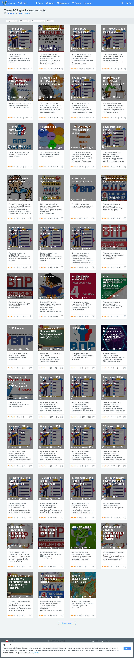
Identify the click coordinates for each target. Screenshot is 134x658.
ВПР (20, 13)
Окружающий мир (38, 21)
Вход (130, 3)
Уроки (89, 3)
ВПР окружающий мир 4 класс (114, 30)
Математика (25, 21)
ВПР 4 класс (47, 276)
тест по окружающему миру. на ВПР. (81, 578)
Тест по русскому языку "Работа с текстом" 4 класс (113, 480)
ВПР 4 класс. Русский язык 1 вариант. (81, 32)
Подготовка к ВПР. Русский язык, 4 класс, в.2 (114, 81)
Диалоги (78, 3)
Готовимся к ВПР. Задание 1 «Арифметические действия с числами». (113, 532)
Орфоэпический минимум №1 (18, 180)
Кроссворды (64, 3)
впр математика (82, 526)
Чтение (51, 21)
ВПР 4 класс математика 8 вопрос (48, 578)
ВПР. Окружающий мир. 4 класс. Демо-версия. (111, 281)
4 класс (27, 13)
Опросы (51, 3)
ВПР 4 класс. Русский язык (48, 180)
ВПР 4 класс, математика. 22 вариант (18, 32)
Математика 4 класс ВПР (80, 278)
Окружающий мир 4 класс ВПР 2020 (114, 180)
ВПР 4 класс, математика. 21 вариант (18, 230)
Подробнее (35, 653)
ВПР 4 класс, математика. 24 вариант (50, 230)
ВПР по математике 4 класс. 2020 (48, 529)
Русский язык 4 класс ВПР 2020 (112, 229)
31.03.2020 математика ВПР (82, 180)
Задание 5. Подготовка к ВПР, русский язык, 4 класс (17, 531)
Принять (127, 648)
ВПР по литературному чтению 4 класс (18, 81)
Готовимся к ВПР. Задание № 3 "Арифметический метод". (51, 333)
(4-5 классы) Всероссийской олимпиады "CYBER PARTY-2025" (112, 334)
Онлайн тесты (12, 13)
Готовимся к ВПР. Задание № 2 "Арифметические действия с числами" (19, 581)
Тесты (40, 3)
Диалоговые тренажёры (101, 641)
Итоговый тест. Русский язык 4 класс (81, 129)
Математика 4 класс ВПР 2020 (18, 278)
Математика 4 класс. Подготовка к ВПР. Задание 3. (18, 382)
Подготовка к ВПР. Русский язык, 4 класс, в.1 (51, 81)
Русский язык (12, 21)
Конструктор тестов (58, 641)
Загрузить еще (67, 623)
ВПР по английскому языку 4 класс (17, 129)
